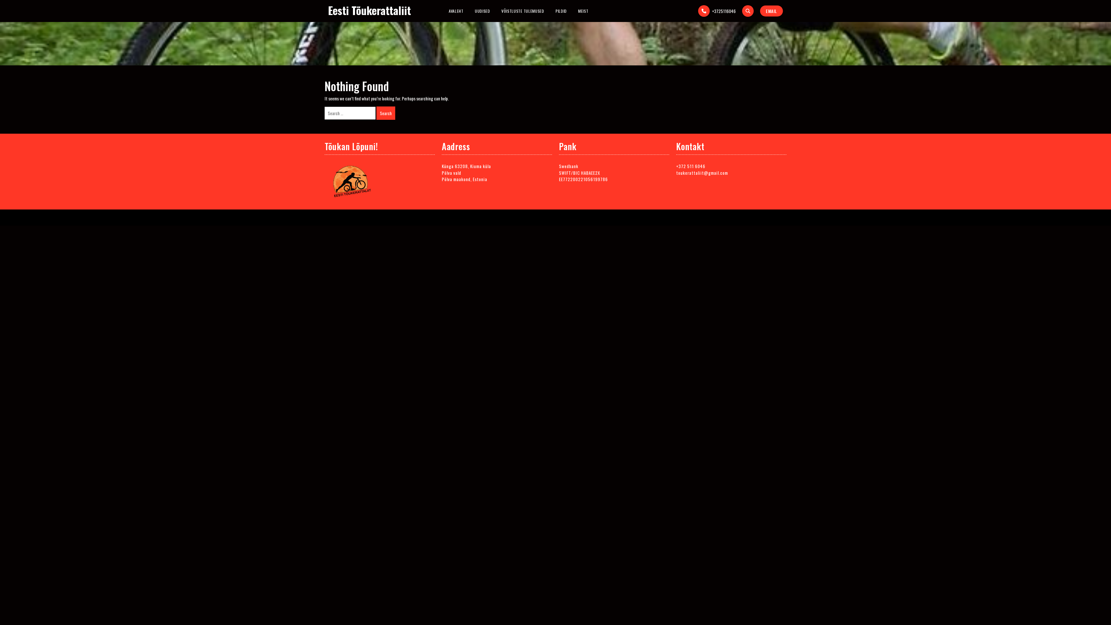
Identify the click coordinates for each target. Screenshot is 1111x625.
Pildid (561, 11)
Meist (583, 11)
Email (771, 11)
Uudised (482, 11)
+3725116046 (724, 11)
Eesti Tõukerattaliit (369, 10)
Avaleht (456, 11)
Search (386, 113)
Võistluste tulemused (522, 11)
